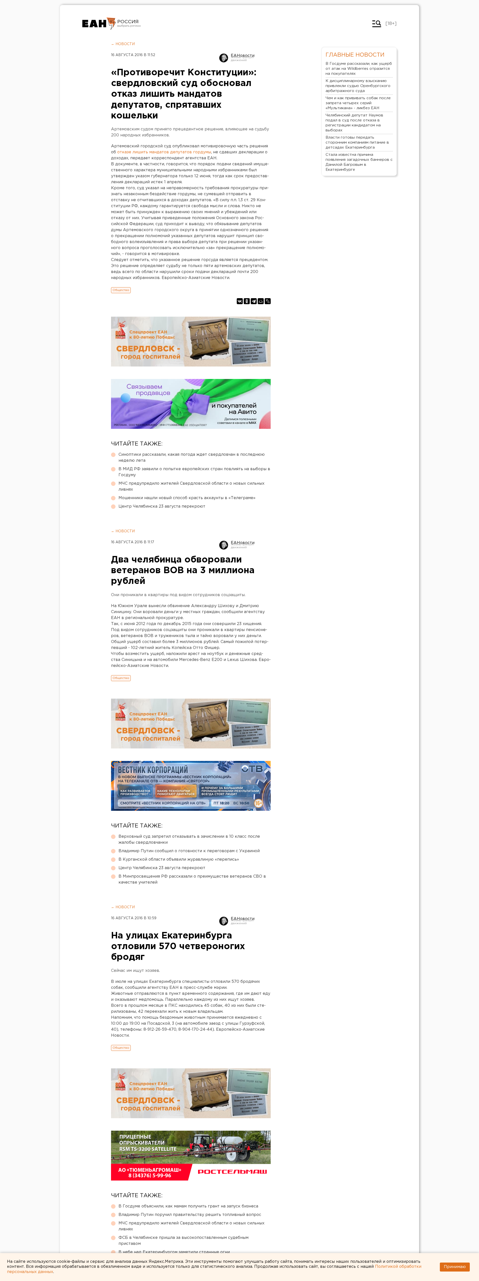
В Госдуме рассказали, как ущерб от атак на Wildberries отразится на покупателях (359, 68)
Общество (121, 290)
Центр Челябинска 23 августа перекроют (162, 506)
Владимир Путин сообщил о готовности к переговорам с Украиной (189, 851)
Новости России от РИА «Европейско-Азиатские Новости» (99, 23)
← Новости (123, 44)
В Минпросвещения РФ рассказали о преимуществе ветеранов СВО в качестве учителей (192, 879)
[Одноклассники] (247, 301)
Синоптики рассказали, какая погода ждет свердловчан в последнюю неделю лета (192, 457)
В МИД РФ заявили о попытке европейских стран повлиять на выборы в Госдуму (194, 472)
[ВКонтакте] (240, 301)
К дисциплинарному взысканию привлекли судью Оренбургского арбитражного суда (358, 85)
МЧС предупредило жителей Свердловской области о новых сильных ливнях (191, 486)
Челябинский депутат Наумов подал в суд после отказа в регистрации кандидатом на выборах (354, 123)
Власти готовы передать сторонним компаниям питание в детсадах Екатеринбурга (357, 142)
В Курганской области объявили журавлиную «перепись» (179, 859)
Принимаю (455, 1267)
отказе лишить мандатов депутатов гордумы (164, 152)
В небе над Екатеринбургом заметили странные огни (174, 1252)
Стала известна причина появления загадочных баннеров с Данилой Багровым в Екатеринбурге (359, 162)
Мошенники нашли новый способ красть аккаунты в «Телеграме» (187, 498)
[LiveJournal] (268, 301)
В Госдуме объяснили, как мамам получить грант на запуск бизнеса (188, 1206)
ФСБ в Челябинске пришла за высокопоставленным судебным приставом (183, 1241)
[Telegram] (254, 301)
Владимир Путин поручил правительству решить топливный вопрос (190, 1215)
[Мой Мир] (261, 301)
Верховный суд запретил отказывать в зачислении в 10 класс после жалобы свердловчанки (189, 839)
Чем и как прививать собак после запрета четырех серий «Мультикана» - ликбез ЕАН (358, 103)
